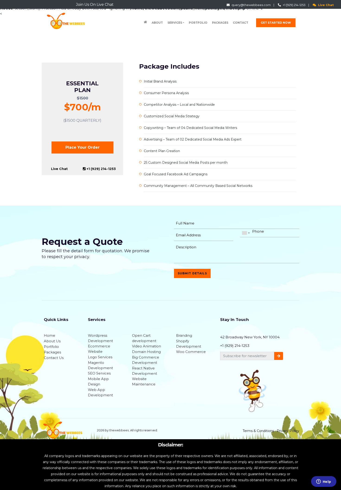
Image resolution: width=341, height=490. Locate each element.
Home (49, 335)
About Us (52, 341)
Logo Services (100, 357)
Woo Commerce (191, 351)
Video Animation (146, 346)
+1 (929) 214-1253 (294, 5)
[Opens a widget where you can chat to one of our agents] (323, 482)
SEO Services (99, 373)
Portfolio (198, 22)
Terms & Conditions (258, 431)
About (157, 22)
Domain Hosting (146, 351)
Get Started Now (276, 22)
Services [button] (174, 22)
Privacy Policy (288, 431)
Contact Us (54, 357)
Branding (184, 335)
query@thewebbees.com (251, 5)
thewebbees (119, 430)
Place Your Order (82, 147)
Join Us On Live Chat (79, 4)
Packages (220, 22)
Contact (240, 22)
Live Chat (326, 5)
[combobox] (245, 233)
